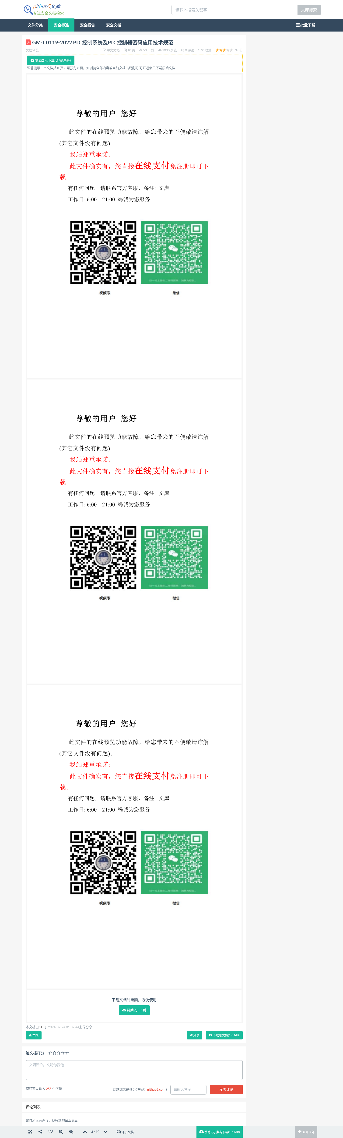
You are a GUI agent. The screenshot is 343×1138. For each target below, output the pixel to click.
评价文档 (127, 1132)
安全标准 (61, 25)
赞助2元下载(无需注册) (52, 60)
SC (41, 1027)
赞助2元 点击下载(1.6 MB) (222, 1132)
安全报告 (87, 25)
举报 (35, 1035)
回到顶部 (308, 1132)
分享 (195, 1035)
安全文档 (113, 25)
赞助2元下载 (136, 1010)
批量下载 (307, 25)
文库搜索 (309, 10)
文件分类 (35, 25)
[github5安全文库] (43, 9)
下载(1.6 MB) (226, 1035)
